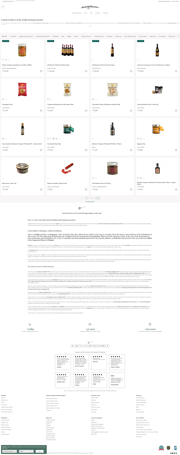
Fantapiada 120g (7, 104)
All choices (93, 412)
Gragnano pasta (140, 397)
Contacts (93, 430)
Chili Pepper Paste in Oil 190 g (101, 183)
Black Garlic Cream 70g (9, 183)
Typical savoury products (7, 407)
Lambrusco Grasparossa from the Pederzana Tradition (153, 65)
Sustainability (49, 429)
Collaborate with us (50, 434)
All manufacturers (5, 434)
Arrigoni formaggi (5, 427)
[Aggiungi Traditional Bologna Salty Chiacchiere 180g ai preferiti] (86, 80)
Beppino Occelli (5, 425)
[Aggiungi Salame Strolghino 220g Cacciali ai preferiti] (86, 159)
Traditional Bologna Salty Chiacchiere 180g (60, 104)
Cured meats (4, 405)
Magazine (105, 13)
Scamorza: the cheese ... (141, 434)
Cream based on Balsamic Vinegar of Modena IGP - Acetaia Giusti (22, 144)
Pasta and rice (4, 400)
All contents (139, 436)
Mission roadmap (50, 427)
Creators (48, 424)
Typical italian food (76, 13)
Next (98, 198)
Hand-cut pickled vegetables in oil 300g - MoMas (17, 65)
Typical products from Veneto (53, 408)
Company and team (50, 420)
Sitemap (91, 453)
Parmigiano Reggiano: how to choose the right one (147, 432)
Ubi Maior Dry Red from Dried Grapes (58, 65)
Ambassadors (49, 422)
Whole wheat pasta (140, 400)
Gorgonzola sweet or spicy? (142, 422)
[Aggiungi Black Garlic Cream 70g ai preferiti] (41, 159)
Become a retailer (50, 438)
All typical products (90, 201)
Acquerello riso (4, 422)
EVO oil (3, 402)
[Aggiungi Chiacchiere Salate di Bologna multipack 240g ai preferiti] (131, 80)
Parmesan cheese (140, 405)
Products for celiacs (95, 407)
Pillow (137, 407)
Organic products (95, 402)
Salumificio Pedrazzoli (6, 429)
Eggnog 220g (141, 144)
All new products (140, 412)
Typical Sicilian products (51, 398)
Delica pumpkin (139, 427)
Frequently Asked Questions (98, 428)
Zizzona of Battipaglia (141, 402)
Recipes (93, 420)
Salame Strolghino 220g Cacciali (57, 183)
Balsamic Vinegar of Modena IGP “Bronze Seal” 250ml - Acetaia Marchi (156, 183)
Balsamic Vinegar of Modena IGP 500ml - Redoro (107, 144)
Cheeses (3, 397)
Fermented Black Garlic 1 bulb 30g (147, 104)
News (85, 13)
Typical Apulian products (52, 401)
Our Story (48, 425)
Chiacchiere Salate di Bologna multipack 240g (106, 104)
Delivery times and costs (97, 426)
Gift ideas (93, 400)
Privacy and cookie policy (83, 453)
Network (93, 434)
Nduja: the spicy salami (141, 420)
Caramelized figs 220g (54, 144)
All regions (48, 410)
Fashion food (94, 409)
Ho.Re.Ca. (48, 432)
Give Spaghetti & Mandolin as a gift (99, 432)
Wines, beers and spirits (6, 412)
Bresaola (138, 409)
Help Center (94, 422)
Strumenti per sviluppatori (97, 424)
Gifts (91, 13)
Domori (3, 432)
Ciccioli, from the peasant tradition (144, 429)
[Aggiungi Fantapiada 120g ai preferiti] (41, 80)
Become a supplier (50, 436)
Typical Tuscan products (51, 405)
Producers (97, 13)
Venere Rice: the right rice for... (143, 425)
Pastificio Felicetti (5, 420)
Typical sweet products (6, 409)
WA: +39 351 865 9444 (175, 1)
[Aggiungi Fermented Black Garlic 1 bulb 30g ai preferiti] (176, 80)
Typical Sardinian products (52, 403)
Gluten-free (94, 405)
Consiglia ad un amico (51, 439)
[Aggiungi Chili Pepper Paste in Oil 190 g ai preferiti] (131, 159)
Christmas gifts (94, 397)
